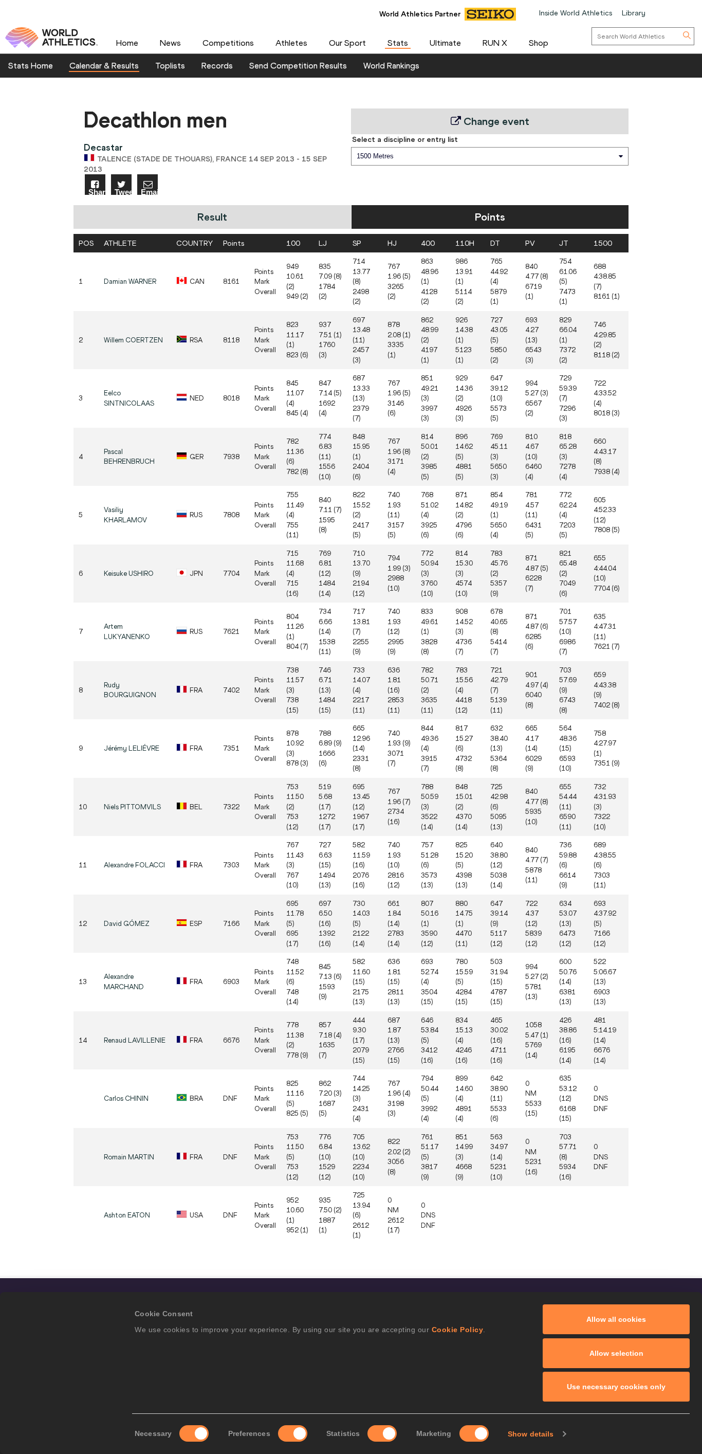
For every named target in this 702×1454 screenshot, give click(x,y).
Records (217, 65)
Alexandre (134, 865)
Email (149, 191)
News (170, 43)
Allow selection (616, 1353)
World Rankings (391, 65)
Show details (530, 1434)
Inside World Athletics (575, 12)
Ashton (127, 1215)
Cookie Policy (458, 1329)
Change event (495, 121)
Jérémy (131, 748)
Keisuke (129, 573)
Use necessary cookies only (616, 1387)
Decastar (103, 147)
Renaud (134, 1040)
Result (212, 216)
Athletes (291, 43)
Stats (397, 43)
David (127, 923)
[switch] (292, 1433)
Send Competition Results (298, 65)
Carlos (126, 1098)
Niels (132, 807)
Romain (129, 1157)
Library (633, 12)
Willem (133, 340)
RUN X (495, 43)
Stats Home (30, 65)
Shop (538, 43)
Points (490, 216)
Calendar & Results (104, 65)
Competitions (228, 43)
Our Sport (347, 43)
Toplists (170, 65)
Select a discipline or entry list (405, 139)
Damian (130, 281)
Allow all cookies (616, 1319)
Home (127, 43)
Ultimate (445, 43)
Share (96, 191)
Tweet (123, 191)
